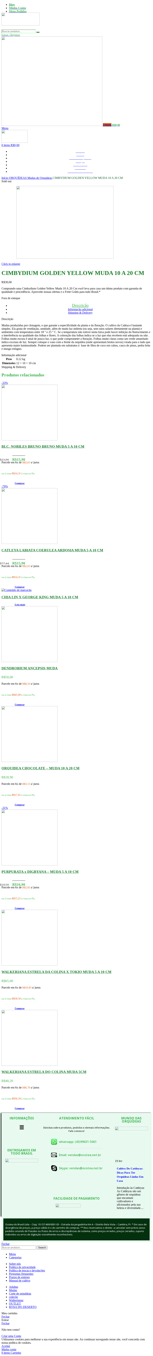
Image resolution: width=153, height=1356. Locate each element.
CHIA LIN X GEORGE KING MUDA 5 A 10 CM (39, 597)
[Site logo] (20, 27)
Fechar (5, 1243)
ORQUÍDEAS (18, 177)
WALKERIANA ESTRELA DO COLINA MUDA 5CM (43, 1072)
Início (5, 177)
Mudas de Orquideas (40, 177)
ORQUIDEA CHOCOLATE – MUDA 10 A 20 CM (40, 768)
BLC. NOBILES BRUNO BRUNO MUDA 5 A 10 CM (42, 446)
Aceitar (5, 1346)
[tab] (80, 305)
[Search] (37, 32)
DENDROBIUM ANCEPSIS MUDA (29, 668)
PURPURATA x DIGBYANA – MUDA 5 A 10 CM (40, 872)
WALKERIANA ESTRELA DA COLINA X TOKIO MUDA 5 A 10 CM (56, 972)
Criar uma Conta (11, 1336)
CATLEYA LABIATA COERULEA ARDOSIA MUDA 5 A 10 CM (52, 550)
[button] (19, 483)
